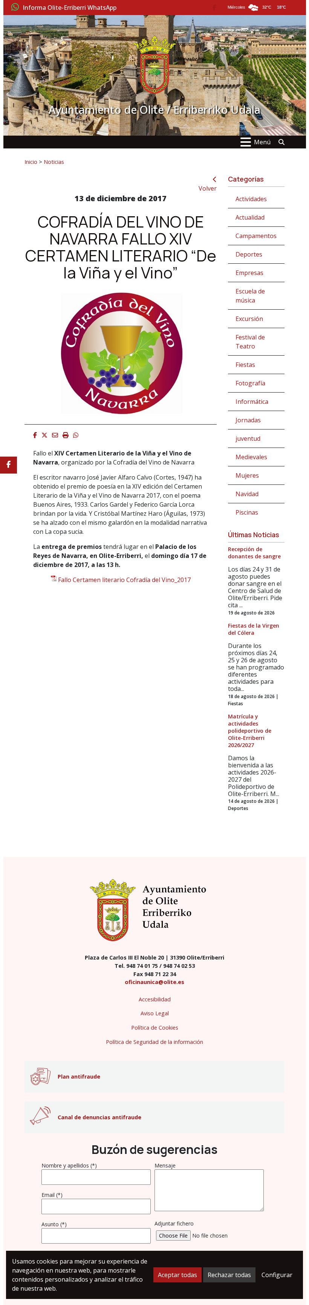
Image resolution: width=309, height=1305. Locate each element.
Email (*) (52, 1194)
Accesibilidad (155, 999)
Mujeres (247, 475)
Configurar (277, 1275)
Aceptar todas (177, 1275)
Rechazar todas (229, 1275)
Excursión (249, 319)
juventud (248, 438)
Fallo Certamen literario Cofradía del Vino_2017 (124, 580)
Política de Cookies (154, 1027)
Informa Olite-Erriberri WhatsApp (69, 8)
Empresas (249, 273)
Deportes (249, 254)
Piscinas (247, 512)
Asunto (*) (54, 1224)
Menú (262, 142)
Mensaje (165, 1165)
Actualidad (250, 217)
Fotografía (250, 383)
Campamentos (256, 236)
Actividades (251, 199)
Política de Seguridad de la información (154, 1041)
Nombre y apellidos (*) (69, 1165)
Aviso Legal (155, 1013)
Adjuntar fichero (174, 1223)
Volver (208, 188)
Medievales (251, 457)
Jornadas (248, 420)
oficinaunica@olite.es (154, 982)
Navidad (247, 494)
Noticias (54, 161)
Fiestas (245, 365)
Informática (252, 401)
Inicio (30, 161)
